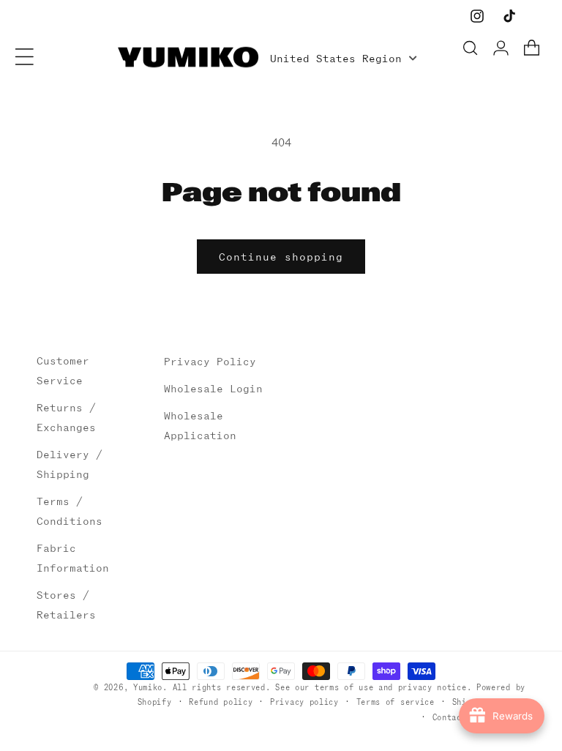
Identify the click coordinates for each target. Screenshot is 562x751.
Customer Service (63, 370)
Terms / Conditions (69, 511)
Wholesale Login (213, 388)
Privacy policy (304, 702)
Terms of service (395, 702)
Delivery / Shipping (69, 464)
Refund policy (220, 702)
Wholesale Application (200, 425)
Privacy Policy (210, 361)
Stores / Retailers (66, 605)
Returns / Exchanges (66, 417)
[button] (24, 57)
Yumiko (147, 687)
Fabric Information (73, 558)
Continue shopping (281, 257)
